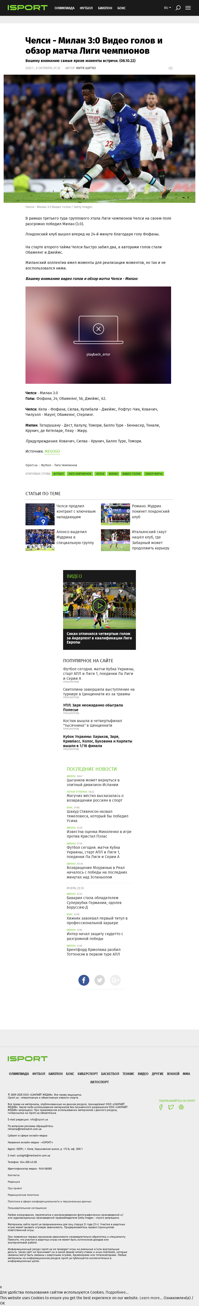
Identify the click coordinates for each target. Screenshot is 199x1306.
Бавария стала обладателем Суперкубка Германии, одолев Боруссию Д (94, 902)
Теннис (128, 1073)
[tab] (83, 980)
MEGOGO (52, 451)
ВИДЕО (143, 1073)
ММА (186, 1073)
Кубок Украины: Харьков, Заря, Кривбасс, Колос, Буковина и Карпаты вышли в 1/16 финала (97, 741)
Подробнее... (117, 1292)
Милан (113, 474)
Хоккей (173, 1073)
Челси (100, 474)
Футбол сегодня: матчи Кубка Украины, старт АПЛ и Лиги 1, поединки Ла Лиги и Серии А (98, 673)
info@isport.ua (39, 1119)
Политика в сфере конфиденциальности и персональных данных (49, 1201)
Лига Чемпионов (65, 465)
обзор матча (153, 474)
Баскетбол (110, 1073)
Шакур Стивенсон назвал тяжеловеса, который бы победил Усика (97, 816)
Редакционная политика (23, 1195)
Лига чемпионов (79, 474)
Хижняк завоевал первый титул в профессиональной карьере (97, 920)
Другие (158, 1073)
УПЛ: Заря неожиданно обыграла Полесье (93, 707)
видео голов (132, 474)
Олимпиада (65, 7)
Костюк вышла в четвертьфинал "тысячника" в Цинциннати (92, 723)
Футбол (86, 7)
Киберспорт (88, 1073)
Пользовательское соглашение (27, 1208)
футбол (58, 474)
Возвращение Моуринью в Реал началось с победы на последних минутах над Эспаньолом (97, 872)
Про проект (15, 1188)
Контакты (14, 1175)
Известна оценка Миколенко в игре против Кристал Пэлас (99, 834)
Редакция (14, 1182)
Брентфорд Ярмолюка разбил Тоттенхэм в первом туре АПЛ (94, 952)
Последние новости (92, 768)
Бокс (121, 7)
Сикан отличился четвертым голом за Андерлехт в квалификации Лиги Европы (99, 637)
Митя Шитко (86, 68)
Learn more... (151, 1298)
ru (166, 7)
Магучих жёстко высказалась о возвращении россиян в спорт (95, 798)
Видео (74, 576)
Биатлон (105, 7)
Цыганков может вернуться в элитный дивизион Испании (93, 782)
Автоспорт (99, 1081)
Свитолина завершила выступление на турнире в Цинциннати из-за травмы (99, 692)
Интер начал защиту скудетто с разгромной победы (95, 936)
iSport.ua (31, 465)
